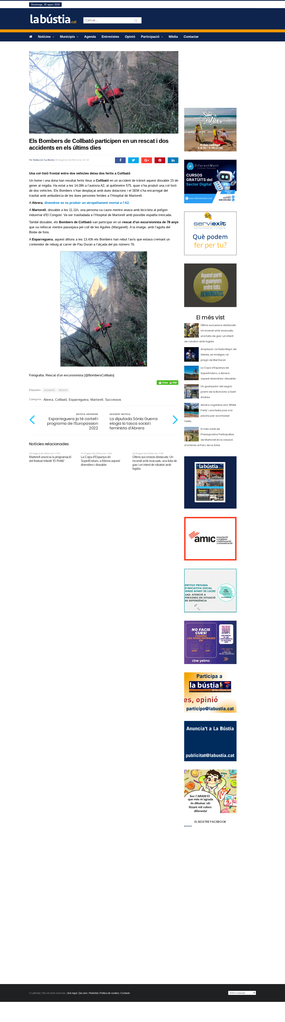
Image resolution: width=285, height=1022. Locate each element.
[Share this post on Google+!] (146, 160)
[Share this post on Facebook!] (120, 160)
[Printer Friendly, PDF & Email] (167, 382)
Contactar (191, 37)
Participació (150, 37)
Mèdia (173, 37)
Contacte (125, 993)
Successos (113, 400)
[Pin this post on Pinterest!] (160, 160)
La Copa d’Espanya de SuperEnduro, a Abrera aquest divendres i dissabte (100, 460)
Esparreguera (78, 400)
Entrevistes (110, 37)
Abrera (48, 400)
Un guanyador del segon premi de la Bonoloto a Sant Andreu (218, 391)
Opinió (130, 37)
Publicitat (93, 993)
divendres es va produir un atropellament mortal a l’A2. (87, 203)
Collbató (61, 400)
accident (49, 390)
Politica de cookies (109, 993)
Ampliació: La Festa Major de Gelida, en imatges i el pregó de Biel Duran (219, 354)
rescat (63, 390)
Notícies (45, 37)
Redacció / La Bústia (43, 159)
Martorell (96, 400)
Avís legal (72, 993)
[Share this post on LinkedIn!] (173, 160)
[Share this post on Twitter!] (133, 160)
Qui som (83, 993)
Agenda (90, 37)
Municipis (68, 37)
